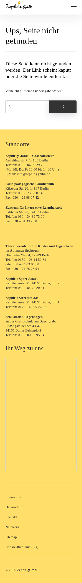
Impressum (13, 497)
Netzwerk (12, 527)
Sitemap (11, 537)
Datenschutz (14, 507)
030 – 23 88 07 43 (31, 193)
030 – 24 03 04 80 (26, 264)
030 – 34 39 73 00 (31, 216)
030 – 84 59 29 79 (31, 165)
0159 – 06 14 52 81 (32, 259)
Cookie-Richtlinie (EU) (21, 547)
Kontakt (11, 517)
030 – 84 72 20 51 (31, 288)
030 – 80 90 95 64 (31, 335)
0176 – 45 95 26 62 (32, 307)
